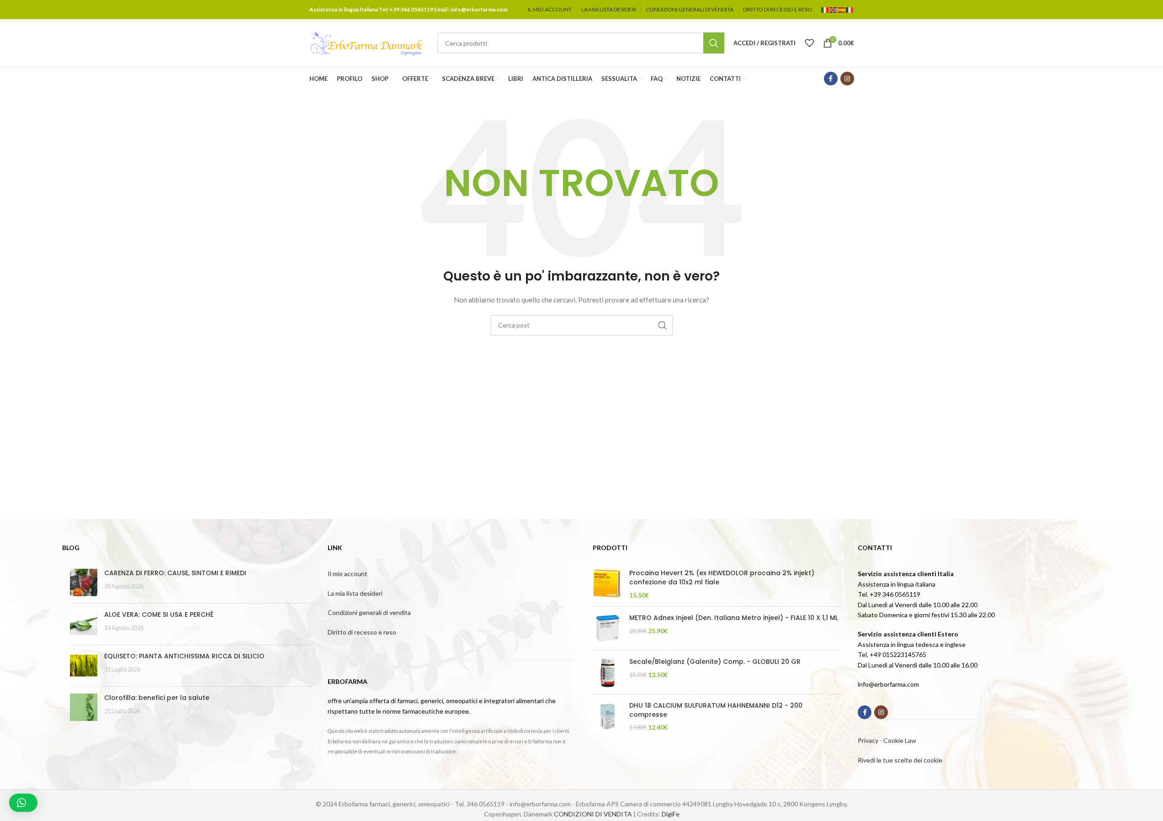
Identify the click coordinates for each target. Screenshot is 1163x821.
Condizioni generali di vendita (369, 612)
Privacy (868, 740)
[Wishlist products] (809, 43)
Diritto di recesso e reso (362, 632)
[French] (850, 9)
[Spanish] (842, 9)
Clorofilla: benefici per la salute (156, 697)
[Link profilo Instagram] (847, 78)
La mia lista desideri (355, 593)
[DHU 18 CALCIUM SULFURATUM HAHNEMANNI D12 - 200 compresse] (607, 716)
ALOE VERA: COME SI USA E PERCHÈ (158, 614)
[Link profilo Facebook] (831, 78)
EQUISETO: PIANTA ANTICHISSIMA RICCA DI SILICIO (184, 656)
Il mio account (347, 573)
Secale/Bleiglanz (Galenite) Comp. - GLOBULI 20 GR (715, 661)
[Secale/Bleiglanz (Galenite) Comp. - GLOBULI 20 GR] (607, 672)
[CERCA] (713, 42)
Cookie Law (899, 740)
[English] (833, 9)
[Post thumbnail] (83, 582)
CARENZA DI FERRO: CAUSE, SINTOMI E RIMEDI (175, 572)
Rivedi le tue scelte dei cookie (900, 760)
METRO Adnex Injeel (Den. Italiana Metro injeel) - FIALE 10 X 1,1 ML (733, 618)
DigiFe (671, 814)
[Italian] (825, 9)
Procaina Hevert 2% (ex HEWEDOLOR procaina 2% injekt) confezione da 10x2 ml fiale (721, 578)
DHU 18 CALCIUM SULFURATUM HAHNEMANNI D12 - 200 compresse (715, 710)
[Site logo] (366, 42)
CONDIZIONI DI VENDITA (593, 814)
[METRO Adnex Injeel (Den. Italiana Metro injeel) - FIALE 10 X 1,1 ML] (607, 628)
